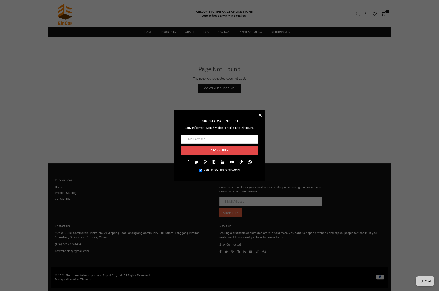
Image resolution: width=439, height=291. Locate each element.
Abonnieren (219, 150)
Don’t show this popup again (222, 170)
